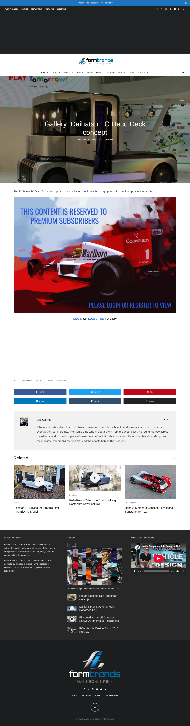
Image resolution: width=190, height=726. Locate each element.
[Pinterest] (170, 9)
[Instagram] (166, 9)
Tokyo (50, 381)
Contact (24, 9)
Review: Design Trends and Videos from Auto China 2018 (93, 588)
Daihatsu (40, 381)
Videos (90, 72)
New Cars (73, 495)
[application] (158, 558)
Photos (99, 72)
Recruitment (36, 9)
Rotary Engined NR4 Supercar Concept (98, 597)
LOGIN (77, 318)
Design (55, 72)
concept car (27, 381)
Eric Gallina (81, 140)
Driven (16, 503)
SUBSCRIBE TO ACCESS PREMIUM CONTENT (95, 3)
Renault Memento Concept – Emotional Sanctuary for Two (149, 509)
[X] (161, 9)
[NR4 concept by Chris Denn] (72, 597)
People (67, 72)
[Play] (134, 571)
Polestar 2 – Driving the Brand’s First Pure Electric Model (36, 509)
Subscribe (61, 9)
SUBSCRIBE (96, 318)
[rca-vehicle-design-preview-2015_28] (72, 630)
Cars (43, 72)
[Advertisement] (95, 32)
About (75, 695)
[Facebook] (157, 9)
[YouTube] (174, 9)
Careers (122, 72)
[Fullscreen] (182, 571)
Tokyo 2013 (62, 381)
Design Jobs (112, 695)
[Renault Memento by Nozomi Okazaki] (150, 482)
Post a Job (49, 9)
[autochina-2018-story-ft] (94, 566)
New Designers (131, 503)
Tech (78, 72)
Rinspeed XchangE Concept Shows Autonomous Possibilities (99, 619)
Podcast (111, 72)
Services (142, 72)
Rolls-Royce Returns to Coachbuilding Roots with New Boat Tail (92, 502)
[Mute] (177, 571)
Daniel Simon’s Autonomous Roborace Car (96, 608)
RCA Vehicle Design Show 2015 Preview (98, 630)
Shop (132, 72)
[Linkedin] (179, 9)
